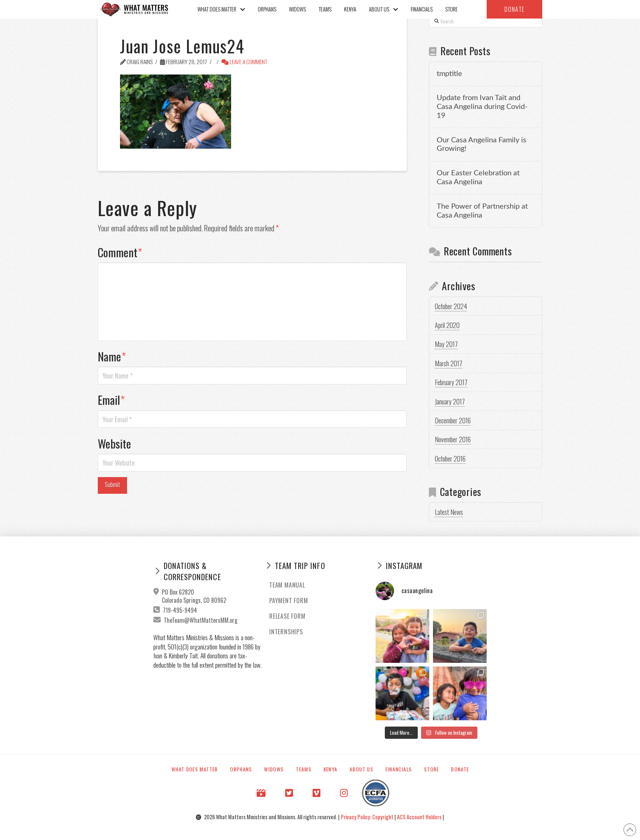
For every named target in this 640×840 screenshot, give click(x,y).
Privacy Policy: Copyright (367, 817)
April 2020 (447, 325)
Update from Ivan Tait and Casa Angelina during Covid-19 (482, 106)
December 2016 (453, 420)
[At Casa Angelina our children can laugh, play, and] (402, 636)
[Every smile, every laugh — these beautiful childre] (460, 636)
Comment (120, 252)
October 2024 (451, 306)
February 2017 (451, 382)
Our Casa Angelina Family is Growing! (481, 144)
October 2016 (450, 458)
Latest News (449, 512)
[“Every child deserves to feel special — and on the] (402, 693)
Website (114, 443)
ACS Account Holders (420, 817)
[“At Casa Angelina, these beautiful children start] (460, 693)
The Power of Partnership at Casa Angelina (482, 211)
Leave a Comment (248, 61)
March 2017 (448, 363)
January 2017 (450, 401)
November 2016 (453, 439)
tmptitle (449, 73)
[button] (514, 9)
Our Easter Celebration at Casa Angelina (478, 177)
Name (112, 356)
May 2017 (446, 344)
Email (111, 399)
